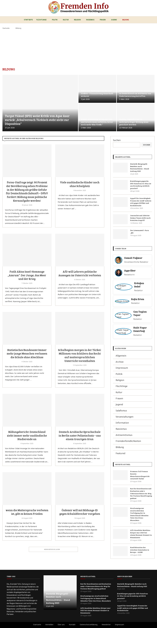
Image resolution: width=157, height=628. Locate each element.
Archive (120, 361)
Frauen (103, 20)
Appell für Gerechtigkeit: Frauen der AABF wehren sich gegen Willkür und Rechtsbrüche (140, 202)
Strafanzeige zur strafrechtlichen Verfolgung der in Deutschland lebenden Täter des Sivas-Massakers (139, 514)
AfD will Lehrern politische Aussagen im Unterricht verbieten (79, 273)
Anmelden (49, 624)
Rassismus (90, 20)
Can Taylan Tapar (140, 313)
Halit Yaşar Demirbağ (140, 329)
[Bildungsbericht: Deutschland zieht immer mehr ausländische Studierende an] (27, 410)
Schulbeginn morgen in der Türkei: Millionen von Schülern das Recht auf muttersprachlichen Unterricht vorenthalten (79, 355)
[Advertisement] (78, 48)
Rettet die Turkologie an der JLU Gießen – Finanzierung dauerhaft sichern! (97, 93)
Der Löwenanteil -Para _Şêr (139, 231)
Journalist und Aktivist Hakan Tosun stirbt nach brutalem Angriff (140, 217)
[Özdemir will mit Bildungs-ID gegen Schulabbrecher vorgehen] (79, 488)
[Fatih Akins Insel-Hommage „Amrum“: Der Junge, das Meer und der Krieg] (27, 250)
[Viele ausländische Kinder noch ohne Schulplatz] (79, 160)
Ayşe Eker (130, 270)
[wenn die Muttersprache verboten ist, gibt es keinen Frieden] (27, 488)
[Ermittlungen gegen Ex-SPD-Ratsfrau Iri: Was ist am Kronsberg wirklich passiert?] (120, 185)
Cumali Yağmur (133, 257)
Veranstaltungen (124, 416)
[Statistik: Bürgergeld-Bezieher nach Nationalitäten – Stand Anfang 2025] (120, 168)
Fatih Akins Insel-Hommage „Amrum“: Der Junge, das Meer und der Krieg (27, 275)
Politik (54, 20)
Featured (120, 453)
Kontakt (72, 624)
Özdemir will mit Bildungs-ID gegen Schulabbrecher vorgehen (79, 512)
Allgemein (121, 355)
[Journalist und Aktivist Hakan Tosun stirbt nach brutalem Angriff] (120, 219)
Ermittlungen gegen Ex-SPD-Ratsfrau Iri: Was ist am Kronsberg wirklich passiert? (140, 184)
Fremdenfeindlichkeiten (128, 441)
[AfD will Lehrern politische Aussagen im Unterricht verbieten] (79, 250)
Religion (77, 20)
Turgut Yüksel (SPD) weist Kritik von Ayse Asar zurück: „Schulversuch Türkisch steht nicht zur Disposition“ (37, 120)
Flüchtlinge (41, 20)
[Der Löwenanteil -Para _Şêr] (120, 234)
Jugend (114, 20)
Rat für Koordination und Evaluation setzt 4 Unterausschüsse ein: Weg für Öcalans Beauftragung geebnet (141, 493)
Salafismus (121, 410)
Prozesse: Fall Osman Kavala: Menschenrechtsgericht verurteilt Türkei (140, 475)
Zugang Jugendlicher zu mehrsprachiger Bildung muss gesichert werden (133, 122)
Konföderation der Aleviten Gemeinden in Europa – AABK (139, 549)
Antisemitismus (124, 434)
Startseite (28, 20)
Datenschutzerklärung (88, 624)
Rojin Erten (137, 299)
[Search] (153, 20)
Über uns (61, 624)
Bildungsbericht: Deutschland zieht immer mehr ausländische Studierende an (27, 435)
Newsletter (106, 624)
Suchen (117, 140)
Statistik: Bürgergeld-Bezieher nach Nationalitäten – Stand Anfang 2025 (139, 167)
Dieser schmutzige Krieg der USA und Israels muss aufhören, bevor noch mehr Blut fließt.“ (97, 122)
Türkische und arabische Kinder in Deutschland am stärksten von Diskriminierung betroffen (135, 93)
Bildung (125, 20)
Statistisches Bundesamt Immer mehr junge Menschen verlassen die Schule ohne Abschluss (27, 353)
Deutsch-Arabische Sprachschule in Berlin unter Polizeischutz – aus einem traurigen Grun (80, 435)
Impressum (122, 367)
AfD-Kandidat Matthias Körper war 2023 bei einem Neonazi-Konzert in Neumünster (141, 534)
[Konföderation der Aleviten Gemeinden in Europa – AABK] (120, 551)
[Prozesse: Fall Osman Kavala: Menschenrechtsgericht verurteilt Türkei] (120, 475)
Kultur (66, 20)
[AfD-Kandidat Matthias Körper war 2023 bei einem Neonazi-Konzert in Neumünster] (120, 534)
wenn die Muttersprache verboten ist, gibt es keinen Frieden (27, 512)
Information (122, 422)
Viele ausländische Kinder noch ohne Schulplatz (79, 184)
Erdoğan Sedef (139, 284)
